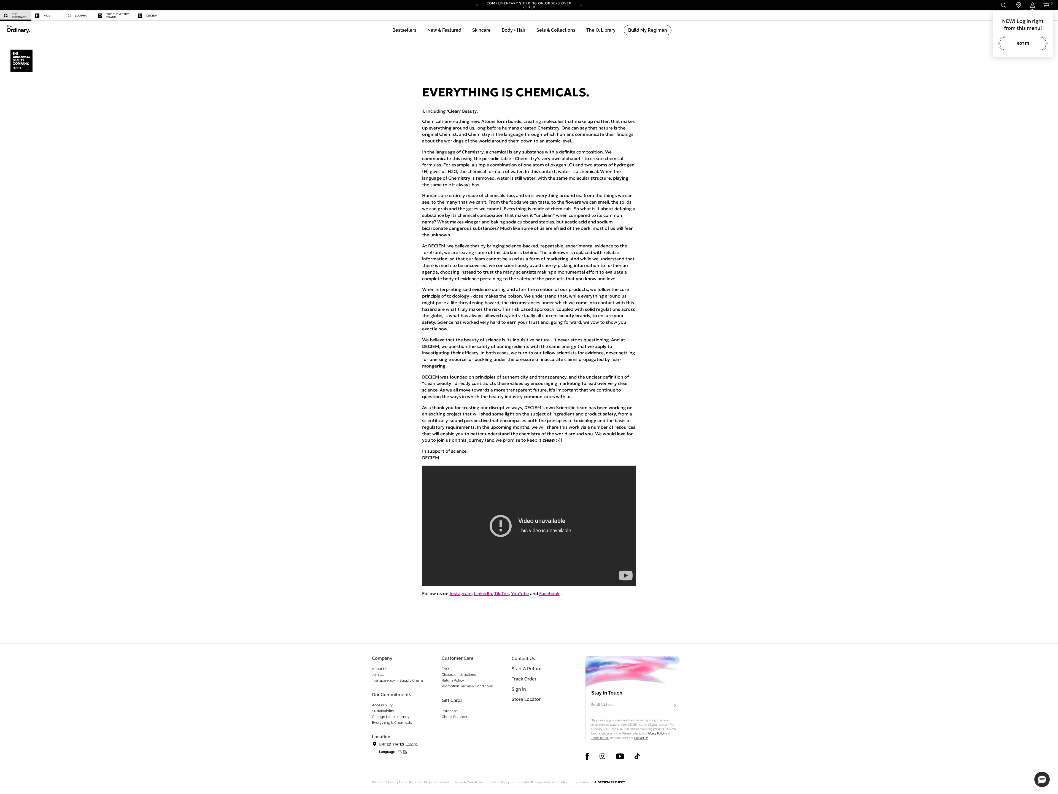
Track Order (524, 679)
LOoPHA (81, 15)
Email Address (602, 705)
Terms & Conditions (468, 782)
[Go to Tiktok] (637, 756)
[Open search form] (1003, 5)
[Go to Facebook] (587, 756)
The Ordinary (19, 16)
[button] (444, 30)
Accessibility (382, 705)
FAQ (445, 669)
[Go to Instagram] (602, 756)
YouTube (520, 593)
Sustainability (383, 711)
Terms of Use (600, 737)
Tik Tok (501, 593)
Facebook (549, 593)
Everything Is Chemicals (392, 722)
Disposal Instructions (459, 675)
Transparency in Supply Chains (397, 680)
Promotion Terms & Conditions (467, 686)
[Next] (581, 4)
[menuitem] (15, 15)
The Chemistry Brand (117, 16)
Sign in (519, 689)
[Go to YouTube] (620, 756)
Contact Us (641, 737)
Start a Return (527, 668)
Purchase (449, 711)
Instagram (461, 593)
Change (411, 744)
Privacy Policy (656, 733)
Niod (47, 15)
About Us (379, 669)
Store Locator (526, 699)
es (400, 752)
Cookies (582, 782)
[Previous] (476, 4)
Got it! (1023, 43)
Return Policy (453, 680)
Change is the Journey (390, 717)
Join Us (378, 675)
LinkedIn (483, 593)
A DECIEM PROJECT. (609, 782)
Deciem (151, 15)
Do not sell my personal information (543, 782)
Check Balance (454, 717)
